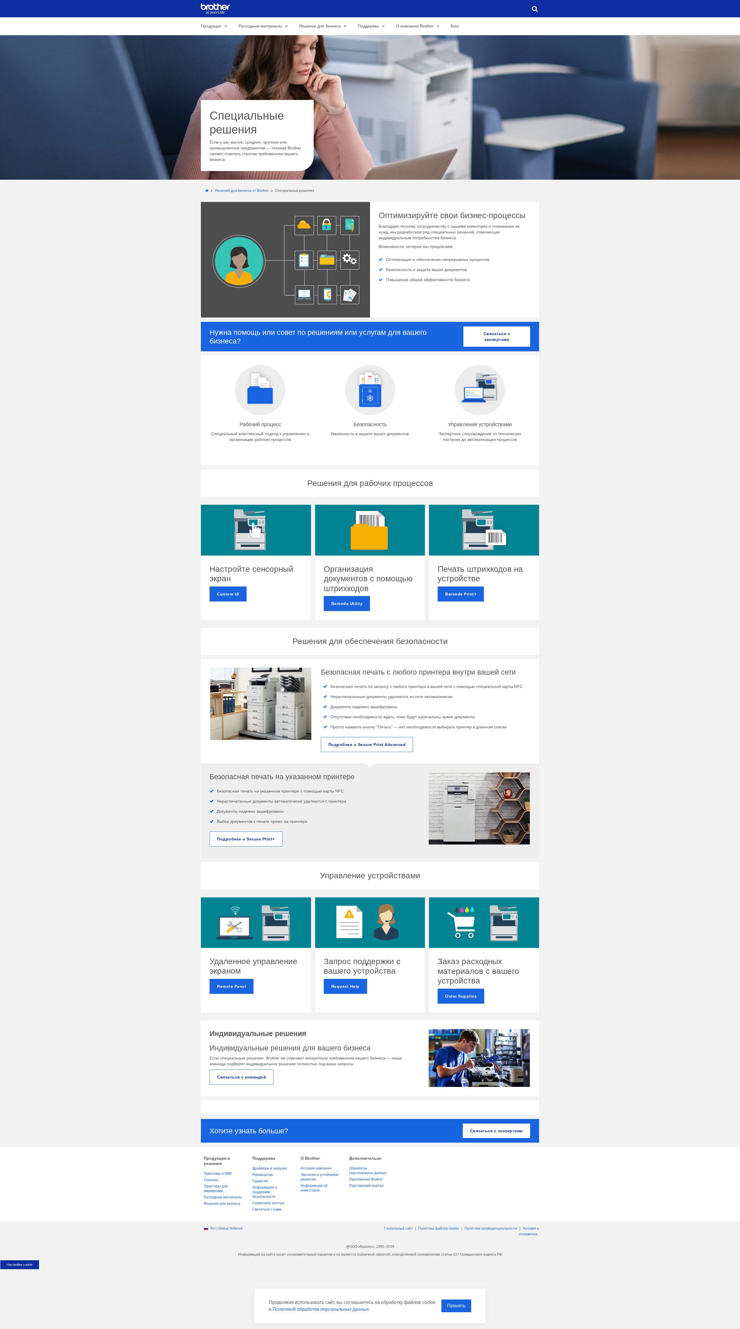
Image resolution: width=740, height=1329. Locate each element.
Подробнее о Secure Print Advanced (367, 744)
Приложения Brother (366, 1179)
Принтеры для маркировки (216, 1188)
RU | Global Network (226, 1228)
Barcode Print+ (460, 594)
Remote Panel (231, 986)
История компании (316, 1168)
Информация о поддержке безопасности (264, 1192)
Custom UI (228, 594)
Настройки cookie (19, 1264)
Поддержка (368, 26)
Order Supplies (461, 996)
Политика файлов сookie (438, 1228)
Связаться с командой (241, 1077)
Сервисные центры (268, 1203)
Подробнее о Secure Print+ (246, 839)
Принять (456, 1305)
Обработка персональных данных (367, 1170)
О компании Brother (415, 26)
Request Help (345, 986)
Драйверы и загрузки (269, 1168)
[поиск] (534, 8)
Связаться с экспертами (497, 336)
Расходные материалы (260, 26)
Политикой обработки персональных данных (321, 1309)
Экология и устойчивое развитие (319, 1177)
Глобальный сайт (398, 1228)
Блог (455, 26)
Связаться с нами (267, 1209)
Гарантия (260, 1181)
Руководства (262, 1175)
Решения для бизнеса (320, 26)
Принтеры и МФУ (218, 1174)
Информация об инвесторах (314, 1188)
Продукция (211, 26)
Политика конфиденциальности (491, 1228)
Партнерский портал (366, 1186)
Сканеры (211, 1180)
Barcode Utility (347, 603)
